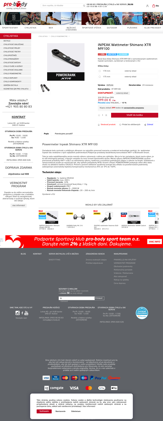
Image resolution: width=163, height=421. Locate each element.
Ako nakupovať (120, 276)
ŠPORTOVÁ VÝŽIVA (91, 28)
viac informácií (18, 205)
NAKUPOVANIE (121, 254)
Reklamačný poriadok (123, 270)
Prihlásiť (98, 298)
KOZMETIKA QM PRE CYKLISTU (16, 89)
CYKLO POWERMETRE (12, 73)
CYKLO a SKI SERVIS (117, 4)
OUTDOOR (112, 28)
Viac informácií (89, 406)
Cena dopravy (120, 283)
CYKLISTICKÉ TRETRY (12, 52)
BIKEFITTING (54, 260)
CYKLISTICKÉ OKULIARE (13, 70)
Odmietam (76, 411)
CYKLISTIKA (30, 28)
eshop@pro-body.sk (51, 320)
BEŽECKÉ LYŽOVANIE (71, 29)
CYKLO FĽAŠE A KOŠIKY (13, 66)
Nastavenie (60, 411)
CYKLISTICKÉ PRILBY (12, 48)
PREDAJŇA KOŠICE (51, 308)
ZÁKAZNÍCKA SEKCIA (95, 254)
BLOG (23, 254)
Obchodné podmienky (123, 266)
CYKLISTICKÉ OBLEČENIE (14, 44)
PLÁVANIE (132, 28)
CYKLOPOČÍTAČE (10, 55)
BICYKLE (7, 41)
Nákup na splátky (121, 280)
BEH (51, 28)
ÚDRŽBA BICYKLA (11, 85)
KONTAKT (37, 254)
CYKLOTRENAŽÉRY (11, 59)
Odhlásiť (64, 301)
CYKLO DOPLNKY (10, 78)
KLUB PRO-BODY (152, 28)
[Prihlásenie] (147, 6)
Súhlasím (44, 411)
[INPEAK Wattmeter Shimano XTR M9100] (66, 62)
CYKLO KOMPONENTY (12, 81)
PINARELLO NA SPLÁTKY (125, 260)
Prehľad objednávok (94, 263)
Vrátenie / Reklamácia (123, 273)
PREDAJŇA (102, 4)
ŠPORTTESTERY (10, 28)
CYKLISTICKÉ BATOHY (12, 63)
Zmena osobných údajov (96, 260)
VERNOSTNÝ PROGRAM (124, 263)
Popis (46, 134)
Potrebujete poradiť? (64, 134)
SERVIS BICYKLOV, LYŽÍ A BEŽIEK (64, 254)
